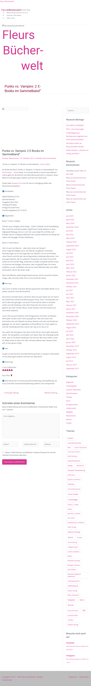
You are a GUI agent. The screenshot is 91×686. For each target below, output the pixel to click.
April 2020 (70, 339)
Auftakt (70, 438)
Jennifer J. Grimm (74, 513)
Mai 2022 (69, 260)
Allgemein (70, 382)
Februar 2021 (71, 305)
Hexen (70, 509)
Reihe (82, 600)
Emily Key (71, 475)
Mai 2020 (69, 335)
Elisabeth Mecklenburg (76, 470)
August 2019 (71, 357)
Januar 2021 (70, 309)
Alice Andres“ (45, 164)
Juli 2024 (69, 231)
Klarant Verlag (74, 532)
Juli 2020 (69, 331)
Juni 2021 (69, 294)
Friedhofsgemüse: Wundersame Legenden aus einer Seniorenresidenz (76, 136)
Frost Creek (73, 494)
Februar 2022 (71, 272)
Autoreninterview (74, 443)
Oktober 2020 (71, 320)
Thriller (69, 423)
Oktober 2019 (71, 350)
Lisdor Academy (73, 552)
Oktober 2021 (71, 286)
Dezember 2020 (72, 312)
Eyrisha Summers (74, 479)
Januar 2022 (70, 275)
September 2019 (72, 353)
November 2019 (72, 346)
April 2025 (70, 220)
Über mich (11, 18)
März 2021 (70, 301)
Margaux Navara (74, 565)
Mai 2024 (69, 234)
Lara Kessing (72, 542)
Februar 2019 (71, 365)
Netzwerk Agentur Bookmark (74, 575)
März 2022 (70, 268)
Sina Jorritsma (73, 610)
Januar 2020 (70, 342)
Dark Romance (71, 393)
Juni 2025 (69, 216)
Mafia (70, 556)
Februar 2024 (71, 242)
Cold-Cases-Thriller (74, 452)
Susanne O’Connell (19, 183)
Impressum (73, 677)
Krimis (79, 537)
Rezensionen (14, 158)
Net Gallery (72, 569)
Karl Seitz (71, 518)
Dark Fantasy (72, 456)
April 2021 (70, 298)
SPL (84, 610)
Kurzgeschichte (72, 404)
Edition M (80, 465)
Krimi (68, 401)
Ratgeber (69, 412)
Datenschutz (84, 677)
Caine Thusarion (80, 447)
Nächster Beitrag (51, 393)
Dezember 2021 (72, 279)
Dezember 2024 (72, 227)
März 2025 (70, 223)
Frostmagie (73, 499)
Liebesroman (71, 408)
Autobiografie (71, 386)
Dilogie (70, 465)
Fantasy (5, 158)
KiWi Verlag (72, 527)
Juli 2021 (69, 290)
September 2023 (72, 246)
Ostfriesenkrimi (74, 581)
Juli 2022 (69, 253)
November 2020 (72, 316)
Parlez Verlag (72, 591)
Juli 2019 (69, 361)
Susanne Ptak (73, 615)
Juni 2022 (69, 257)
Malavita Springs (74, 561)
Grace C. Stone (73, 505)
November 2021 (72, 283)
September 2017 (72, 368)
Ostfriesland (73, 586)
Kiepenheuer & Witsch (76, 523)
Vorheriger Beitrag (10, 393)
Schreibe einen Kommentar (45, 158)
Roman (69, 419)
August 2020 (71, 327)
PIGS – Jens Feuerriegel (75, 129)
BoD (69, 447)
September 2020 (72, 324)
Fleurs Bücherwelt (7, 1)
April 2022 (70, 264)
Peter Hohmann (73, 595)
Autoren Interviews (73, 390)
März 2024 (70, 238)
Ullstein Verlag (73, 625)
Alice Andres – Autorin (10, 172)
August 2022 (71, 249)
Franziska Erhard (74, 489)
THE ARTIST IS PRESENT (75, 125)
